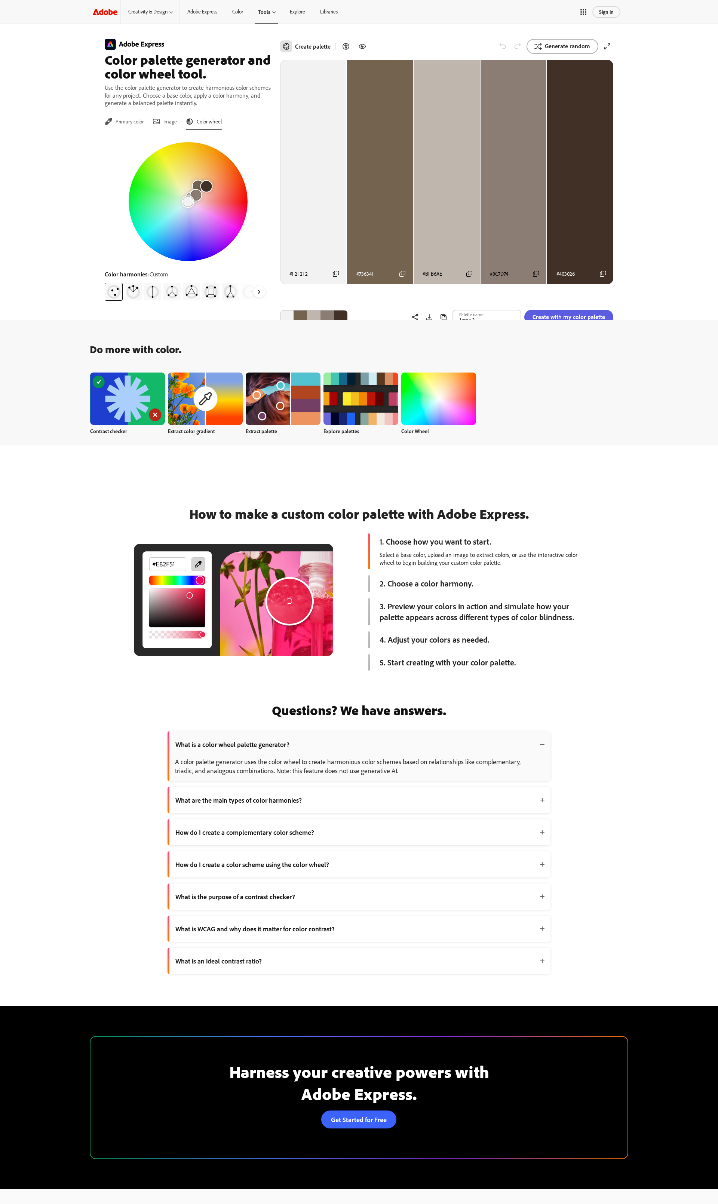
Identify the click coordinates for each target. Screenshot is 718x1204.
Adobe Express (202, 11)
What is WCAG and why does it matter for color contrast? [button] (255, 929)
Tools (264, 12)
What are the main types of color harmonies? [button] (238, 800)
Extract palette (261, 431)
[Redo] (518, 46)
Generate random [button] (567, 46)
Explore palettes (341, 431)
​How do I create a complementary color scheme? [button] (244, 832)
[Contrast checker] (346, 46)
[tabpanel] (188, 218)
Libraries (329, 11)
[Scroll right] (259, 292)
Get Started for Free (359, 1119)
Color (237, 11)
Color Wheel (415, 431)
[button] (583, 12)
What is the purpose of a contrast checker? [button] (235, 896)
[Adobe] (105, 12)
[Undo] (503, 46)
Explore (297, 11)
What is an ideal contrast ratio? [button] (218, 961)
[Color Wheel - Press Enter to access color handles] (188, 201)
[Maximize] (607, 46)
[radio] (114, 292)
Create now (127, 398)
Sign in (606, 12)
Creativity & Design (148, 11)
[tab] (124, 121)
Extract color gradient (191, 431)
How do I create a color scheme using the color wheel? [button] (252, 864)
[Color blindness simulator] (362, 46)
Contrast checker (108, 431)
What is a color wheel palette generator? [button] (232, 744)
